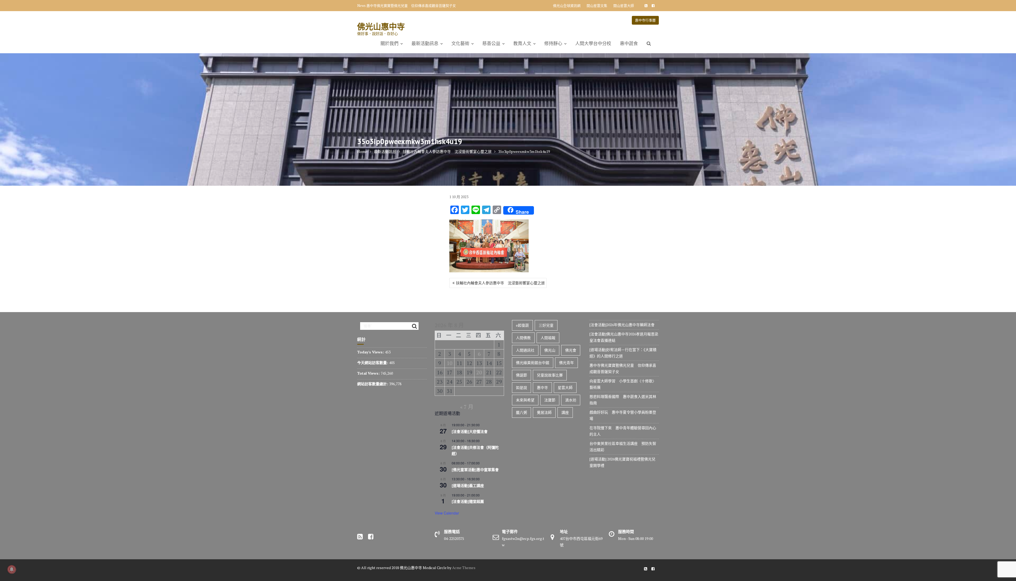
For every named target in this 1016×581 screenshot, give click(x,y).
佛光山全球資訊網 (566, 5)
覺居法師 (544, 412)
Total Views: (369, 373)
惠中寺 (542, 387)
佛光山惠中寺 (381, 26)
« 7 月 (466, 406)
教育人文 (522, 43)
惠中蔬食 (629, 43)
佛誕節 (521, 375)
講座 (565, 412)
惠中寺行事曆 (645, 20)
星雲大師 (565, 387)
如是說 (521, 387)
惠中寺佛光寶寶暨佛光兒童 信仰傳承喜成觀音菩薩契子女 (411, 5)
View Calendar (447, 513)
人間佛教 (523, 337)
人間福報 (548, 337)
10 (449, 363)
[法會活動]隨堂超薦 (468, 501)
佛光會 (570, 350)
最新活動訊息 (424, 43)
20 (479, 372)
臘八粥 (521, 412)
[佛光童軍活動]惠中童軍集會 (475, 469)
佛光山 (549, 350)
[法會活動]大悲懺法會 (470, 431)
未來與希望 (525, 399)
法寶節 (549, 399)
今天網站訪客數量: (373, 362)
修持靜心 (553, 43)
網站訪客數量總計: (373, 383)
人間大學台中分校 (593, 43)
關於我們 (389, 43)
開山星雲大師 (623, 5)
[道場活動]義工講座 (468, 485)
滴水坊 (570, 399)
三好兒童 (546, 325)
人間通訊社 (525, 350)
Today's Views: (371, 351)
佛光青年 (566, 362)
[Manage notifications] (11, 569)
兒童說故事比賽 (550, 375)
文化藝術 (460, 43)
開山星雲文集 (597, 5)
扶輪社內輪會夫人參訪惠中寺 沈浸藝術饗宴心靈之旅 (500, 282)
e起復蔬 (522, 325)
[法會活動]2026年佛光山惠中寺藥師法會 (622, 324)
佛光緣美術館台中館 (532, 362)
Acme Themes (463, 567)
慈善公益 (491, 43)
